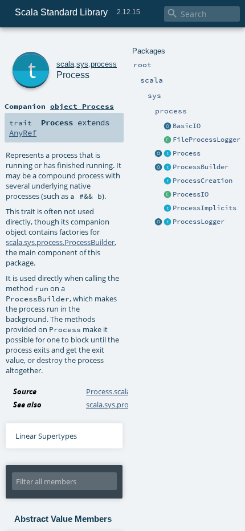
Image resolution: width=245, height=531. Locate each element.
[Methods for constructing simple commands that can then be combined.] (158, 153)
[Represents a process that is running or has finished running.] (167, 153)
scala (65, 64)
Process (187, 153)
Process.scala (108, 391)
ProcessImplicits (204, 208)
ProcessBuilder (200, 167)
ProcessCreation (202, 181)
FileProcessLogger (206, 140)
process (104, 64)
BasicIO (187, 126)
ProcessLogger (198, 222)
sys (82, 64)
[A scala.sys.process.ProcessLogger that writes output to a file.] (167, 140)
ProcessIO (191, 194)
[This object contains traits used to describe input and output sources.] (158, 167)
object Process (82, 106)
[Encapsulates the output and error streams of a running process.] (167, 222)
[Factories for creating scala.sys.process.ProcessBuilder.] (167, 181)
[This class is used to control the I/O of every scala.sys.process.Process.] (167, 194)
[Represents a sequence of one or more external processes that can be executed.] (167, 167)
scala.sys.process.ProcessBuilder (60, 242)
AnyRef (22, 133)
